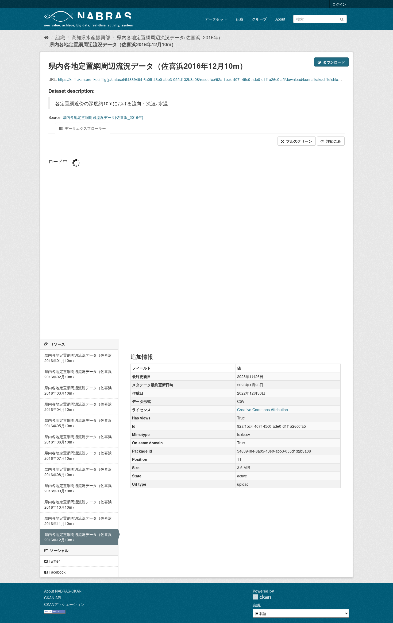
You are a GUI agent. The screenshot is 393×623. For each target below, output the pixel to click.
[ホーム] (46, 37)
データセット (216, 19)
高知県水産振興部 (91, 37)
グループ (259, 19)
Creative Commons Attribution (262, 409)
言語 (256, 605)
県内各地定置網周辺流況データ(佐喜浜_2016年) (168, 37)
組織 (239, 19)
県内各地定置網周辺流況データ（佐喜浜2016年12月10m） (112, 44)
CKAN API (52, 597)
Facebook (57, 572)
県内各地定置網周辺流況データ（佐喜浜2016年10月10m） (78, 504)
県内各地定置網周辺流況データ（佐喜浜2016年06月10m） (78, 439)
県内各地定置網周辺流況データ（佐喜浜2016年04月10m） (78, 406)
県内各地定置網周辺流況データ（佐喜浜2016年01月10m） (78, 357)
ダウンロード (333, 62)
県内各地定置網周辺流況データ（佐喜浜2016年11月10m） (78, 520)
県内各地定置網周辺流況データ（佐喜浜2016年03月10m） (78, 390)
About (280, 19)
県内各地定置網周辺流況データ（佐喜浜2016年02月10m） (78, 374)
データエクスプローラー (85, 128)
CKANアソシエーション (64, 604)
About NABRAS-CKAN (63, 591)
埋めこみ (333, 141)
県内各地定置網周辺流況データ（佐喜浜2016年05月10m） (78, 423)
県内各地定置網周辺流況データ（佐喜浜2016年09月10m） (78, 488)
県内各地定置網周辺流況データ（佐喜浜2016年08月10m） (78, 471)
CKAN (262, 597)
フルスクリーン (298, 141)
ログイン (339, 4)
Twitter (54, 561)
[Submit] (342, 18)
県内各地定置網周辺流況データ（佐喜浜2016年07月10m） (78, 455)
